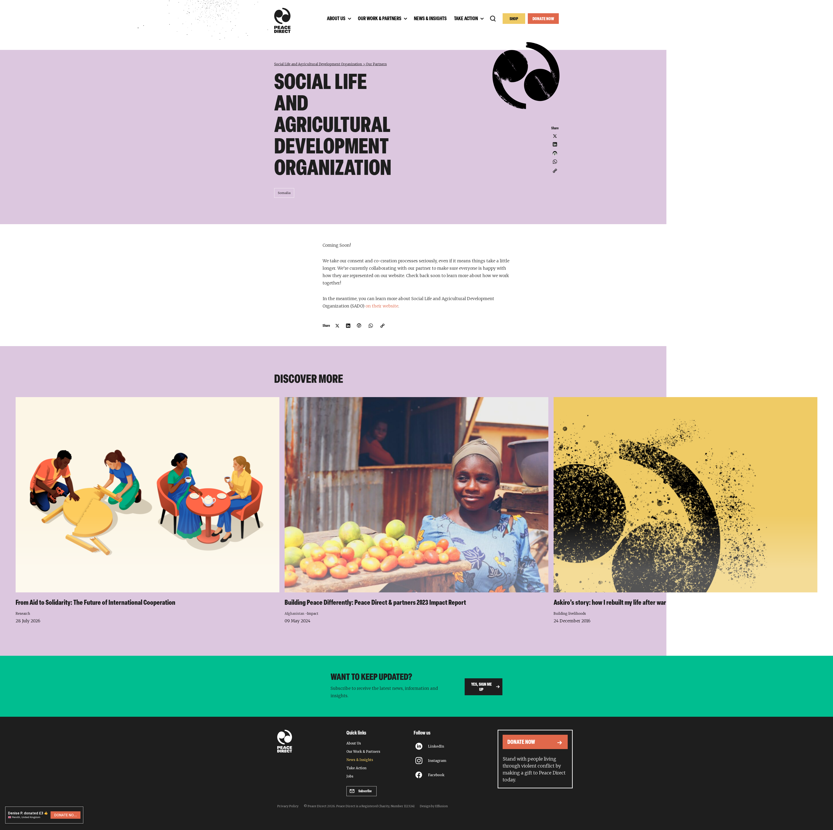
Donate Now (543, 19)
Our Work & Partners (363, 751)
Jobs (349, 776)
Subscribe (365, 791)
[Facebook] (555, 155)
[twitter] (555, 136)
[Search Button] (493, 19)
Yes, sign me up (481, 687)
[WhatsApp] (555, 162)
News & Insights (359, 760)
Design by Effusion (434, 806)
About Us (353, 743)
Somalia (284, 193)
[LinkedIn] (555, 144)
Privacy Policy (287, 806)
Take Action (356, 768)
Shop (514, 19)
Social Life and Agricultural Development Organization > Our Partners (330, 64)
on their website (382, 306)
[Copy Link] (555, 171)
